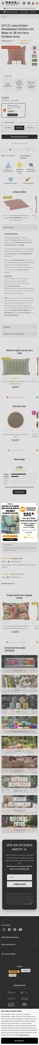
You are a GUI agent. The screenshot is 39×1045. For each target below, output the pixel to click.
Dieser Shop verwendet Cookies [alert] (11, 1011)
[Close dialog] (37, 504)
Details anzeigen (24, 1035)
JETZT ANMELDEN (10, 539)
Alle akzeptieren (19, 1041)
